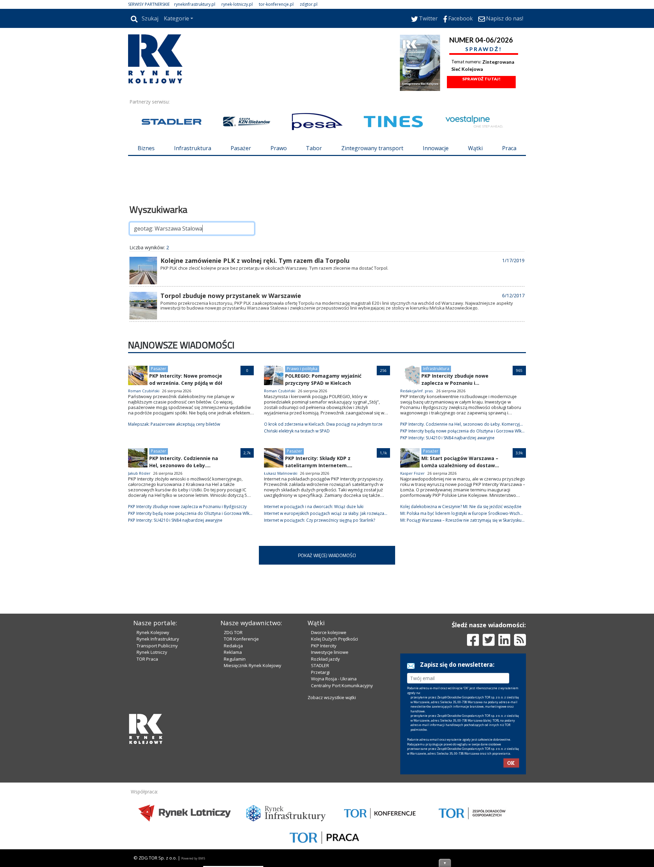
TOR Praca (147, 659)
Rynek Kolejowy (153, 632)
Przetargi (320, 672)
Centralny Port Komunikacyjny (342, 685)
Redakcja (233, 646)
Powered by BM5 (193, 858)
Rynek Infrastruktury (158, 639)
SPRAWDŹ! (483, 49)
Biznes (146, 148)
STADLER (320, 665)
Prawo (278, 148)
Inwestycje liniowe (329, 652)
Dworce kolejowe (328, 632)
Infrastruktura (192, 148)
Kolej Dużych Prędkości (334, 639)
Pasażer (241, 148)
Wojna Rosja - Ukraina (334, 679)
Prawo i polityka (302, 369)
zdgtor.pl (308, 4)
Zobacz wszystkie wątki (332, 697)
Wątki (475, 148)
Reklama (233, 652)
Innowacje (436, 148)
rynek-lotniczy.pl (237, 4)
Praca (509, 148)
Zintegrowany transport (372, 148)
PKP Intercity (324, 646)
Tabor (314, 148)
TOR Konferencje (241, 639)
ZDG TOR (233, 632)
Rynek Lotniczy (152, 652)
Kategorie (176, 18)
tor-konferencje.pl (276, 4)
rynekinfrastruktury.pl (194, 4)
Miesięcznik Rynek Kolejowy (252, 665)
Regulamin (235, 659)
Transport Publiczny (157, 646)
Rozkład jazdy (325, 659)
